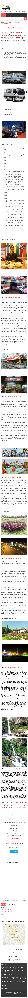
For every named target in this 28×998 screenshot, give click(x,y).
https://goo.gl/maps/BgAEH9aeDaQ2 (13, 667)
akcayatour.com (4, 32)
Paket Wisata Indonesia (7, 918)
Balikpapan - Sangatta (7, 911)
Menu (4, 15)
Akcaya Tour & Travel (19, 37)
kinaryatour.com (16, 995)
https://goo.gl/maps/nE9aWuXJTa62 (13, 396)
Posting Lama (23, 900)
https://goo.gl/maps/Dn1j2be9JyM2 (13, 477)
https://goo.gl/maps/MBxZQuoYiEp (13, 768)
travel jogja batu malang (5, 30)
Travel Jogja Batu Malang (15, 32)
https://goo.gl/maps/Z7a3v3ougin (12, 297)
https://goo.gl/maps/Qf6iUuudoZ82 (13, 558)
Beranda (15, 900)
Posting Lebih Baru (5, 900)
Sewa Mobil (10, 807)
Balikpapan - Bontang (7, 909)
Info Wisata (4, 917)
